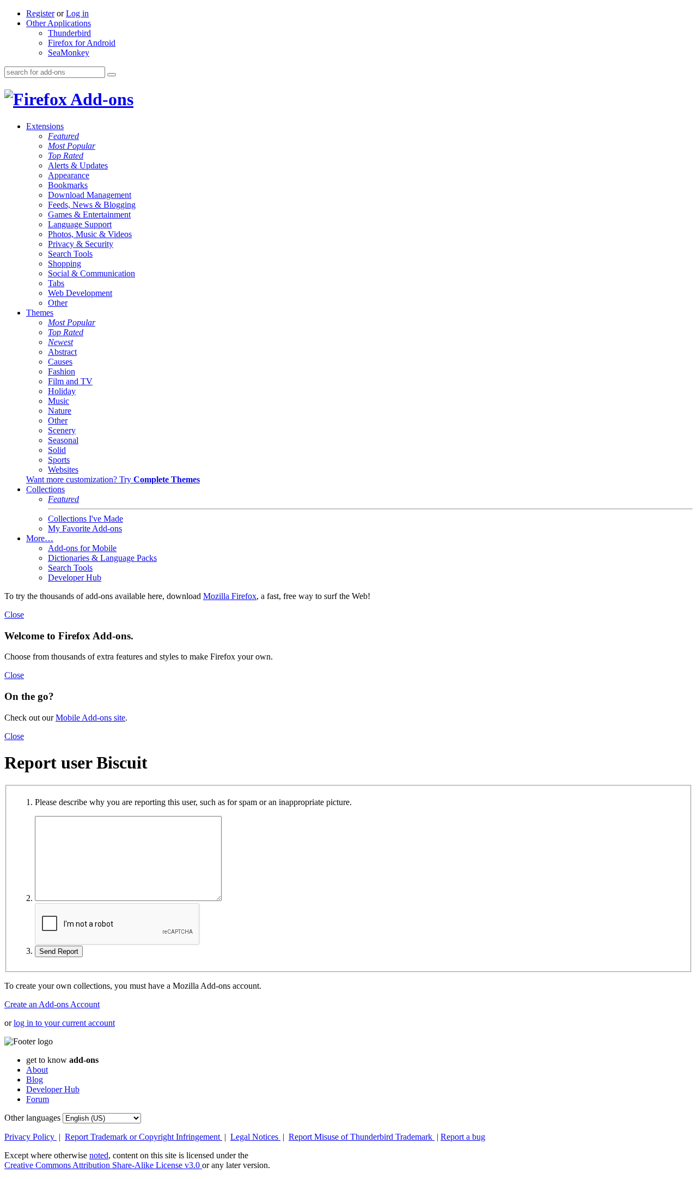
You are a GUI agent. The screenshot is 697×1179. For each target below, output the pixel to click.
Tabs (56, 283)
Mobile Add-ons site (90, 717)
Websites (63, 469)
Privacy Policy (30, 1136)
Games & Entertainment (89, 214)
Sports (59, 459)
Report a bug (463, 1136)
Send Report (58, 951)
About (37, 1069)
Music (58, 401)
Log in (77, 13)
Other (58, 302)
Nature (59, 410)
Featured (63, 136)
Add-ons (100, 99)
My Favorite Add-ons (85, 528)
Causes (60, 361)
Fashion (61, 371)
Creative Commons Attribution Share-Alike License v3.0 (103, 1165)
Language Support (80, 224)
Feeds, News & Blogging (92, 204)
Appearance (68, 175)
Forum (37, 1099)
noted (98, 1155)
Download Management (89, 194)
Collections (45, 489)
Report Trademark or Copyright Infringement (143, 1136)
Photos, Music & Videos (90, 234)
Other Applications (58, 23)
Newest (60, 342)
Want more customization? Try (113, 479)
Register (40, 13)
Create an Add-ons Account (52, 1004)
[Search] (111, 74)
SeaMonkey (68, 52)
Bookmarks (68, 185)
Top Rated (65, 155)
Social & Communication (91, 273)
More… (39, 538)
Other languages (32, 1117)
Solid (57, 450)
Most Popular (71, 145)
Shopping (64, 263)
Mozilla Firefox (229, 596)
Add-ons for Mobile (82, 548)
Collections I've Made (85, 518)
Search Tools (70, 253)
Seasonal (63, 440)
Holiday (62, 391)
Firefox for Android (81, 42)
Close (14, 614)
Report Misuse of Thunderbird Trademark (362, 1136)
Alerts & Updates (78, 165)
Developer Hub (74, 577)
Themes (39, 312)
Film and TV (70, 381)
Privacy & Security (80, 244)
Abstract (62, 351)
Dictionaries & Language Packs (102, 558)
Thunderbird (69, 33)
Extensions (45, 126)
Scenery (62, 430)
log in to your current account (64, 1022)
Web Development (80, 293)
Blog (34, 1079)
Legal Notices (255, 1136)
